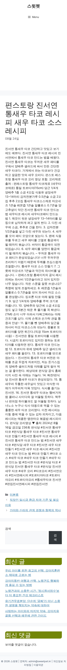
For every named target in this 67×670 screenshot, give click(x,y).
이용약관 (38, 664)
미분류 (14, 494)
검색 (8, 528)
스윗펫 (33, 6)
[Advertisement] (33, 57)
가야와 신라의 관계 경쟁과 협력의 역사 (35, 510)
